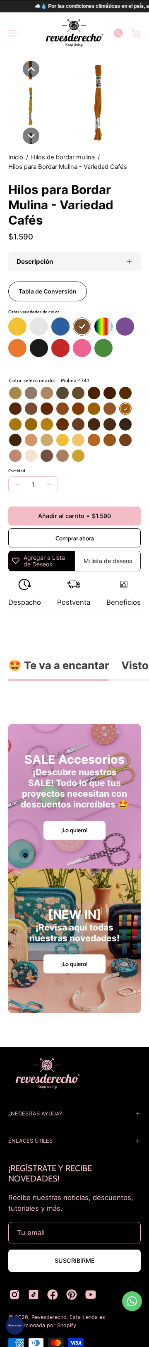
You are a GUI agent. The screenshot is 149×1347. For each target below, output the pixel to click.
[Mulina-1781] (62, 424)
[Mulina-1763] (31, 408)
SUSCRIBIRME (75, 1260)
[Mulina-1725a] (78, 440)
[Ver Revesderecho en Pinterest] (71, 1294)
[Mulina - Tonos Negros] (39, 348)
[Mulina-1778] (15, 393)
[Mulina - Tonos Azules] (60, 327)
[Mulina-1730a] (94, 440)
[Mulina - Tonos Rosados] (82, 348)
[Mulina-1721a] (62, 440)
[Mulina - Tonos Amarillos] (17, 327)
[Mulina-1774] (109, 393)
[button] (118, 33)
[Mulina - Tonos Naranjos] (17, 348)
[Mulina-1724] (31, 424)
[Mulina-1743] (78, 408)
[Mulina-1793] (78, 393)
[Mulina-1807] (31, 393)
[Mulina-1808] (62, 393)
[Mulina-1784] (78, 424)
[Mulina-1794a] (47, 456)
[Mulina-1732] (125, 393)
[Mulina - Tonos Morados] (125, 327)
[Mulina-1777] (47, 440)
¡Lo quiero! (74, 830)
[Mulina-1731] (109, 440)
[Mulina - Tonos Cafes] (82, 327)
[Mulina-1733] (94, 393)
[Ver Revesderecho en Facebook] (52, 1294)
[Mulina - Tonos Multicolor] (103, 327)
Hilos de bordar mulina (63, 157)
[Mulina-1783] (47, 393)
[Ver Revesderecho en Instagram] (14, 1294)
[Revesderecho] (74, 33)
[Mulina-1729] (15, 424)
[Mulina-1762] (15, 408)
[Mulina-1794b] (62, 456)
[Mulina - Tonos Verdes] (103, 348)
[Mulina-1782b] (31, 456)
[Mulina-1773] (125, 440)
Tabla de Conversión (48, 291)
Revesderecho (49, 1317)
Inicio (15, 157)
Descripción (35, 261)
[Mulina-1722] (78, 456)
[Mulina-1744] (47, 408)
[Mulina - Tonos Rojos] (60, 348)
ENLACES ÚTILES (30, 1141)
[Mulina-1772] (62, 408)
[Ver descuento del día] (15, 1325)
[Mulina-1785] (109, 424)
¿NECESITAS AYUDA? (35, 1113)
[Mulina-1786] (125, 424)
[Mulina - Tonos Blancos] (39, 327)
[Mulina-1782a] (15, 456)
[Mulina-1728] (47, 424)
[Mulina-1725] (94, 408)
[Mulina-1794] (15, 440)
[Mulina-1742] (125, 408)
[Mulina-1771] (109, 408)
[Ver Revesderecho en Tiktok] (33, 1294)
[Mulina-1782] (94, 424)
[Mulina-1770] (31, 440)
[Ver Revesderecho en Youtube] (90, 1294)
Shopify (66, 1325)
